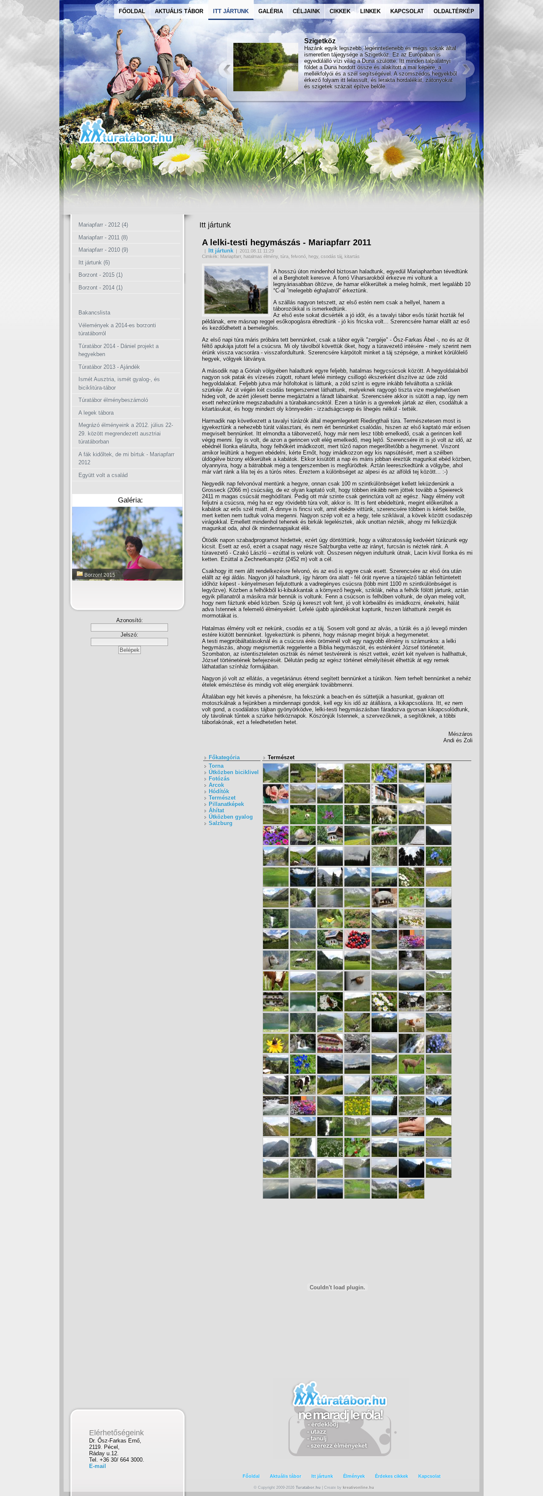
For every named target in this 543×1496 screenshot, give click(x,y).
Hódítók (219, 791)
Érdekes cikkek (391, 1476)
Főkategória (224, 757)
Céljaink (306, 11)
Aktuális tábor (285, 1476)
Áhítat (216, 810)
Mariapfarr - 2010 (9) (103, 250)
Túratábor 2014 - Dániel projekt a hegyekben (118, 350)
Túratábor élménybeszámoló (113, 400)
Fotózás (219, 778)
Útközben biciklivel (234, 772)
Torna (216, 766)
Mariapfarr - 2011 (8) (103, 237)
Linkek (370, 11)
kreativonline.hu (358, 1487)
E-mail (97, 1466)
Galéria (270, 11)
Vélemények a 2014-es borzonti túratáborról (117, 329)
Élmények (354, 1476)
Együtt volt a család (103, 475)
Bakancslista (94, 312)
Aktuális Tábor (179, 11)
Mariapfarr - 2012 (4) (103, 225)
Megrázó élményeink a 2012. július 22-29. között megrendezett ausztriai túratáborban (125, 433)
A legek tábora (96, 413)
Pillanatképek (226, 804)
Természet (222, 797)
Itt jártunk (220, 250)
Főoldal (132, 11)
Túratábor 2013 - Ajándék (109, 367)
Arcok (216, 785)
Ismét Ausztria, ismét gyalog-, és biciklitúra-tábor (119, 383)
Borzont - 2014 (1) (100, 287)
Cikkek (340, 11)
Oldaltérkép (454, 11)
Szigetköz (320, 41)
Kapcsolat (407, 11)
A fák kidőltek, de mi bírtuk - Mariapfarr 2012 (126, 458)
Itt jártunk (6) (94, 262)
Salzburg (220, 823)
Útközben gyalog (231, 817)
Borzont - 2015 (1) (100, 275)
